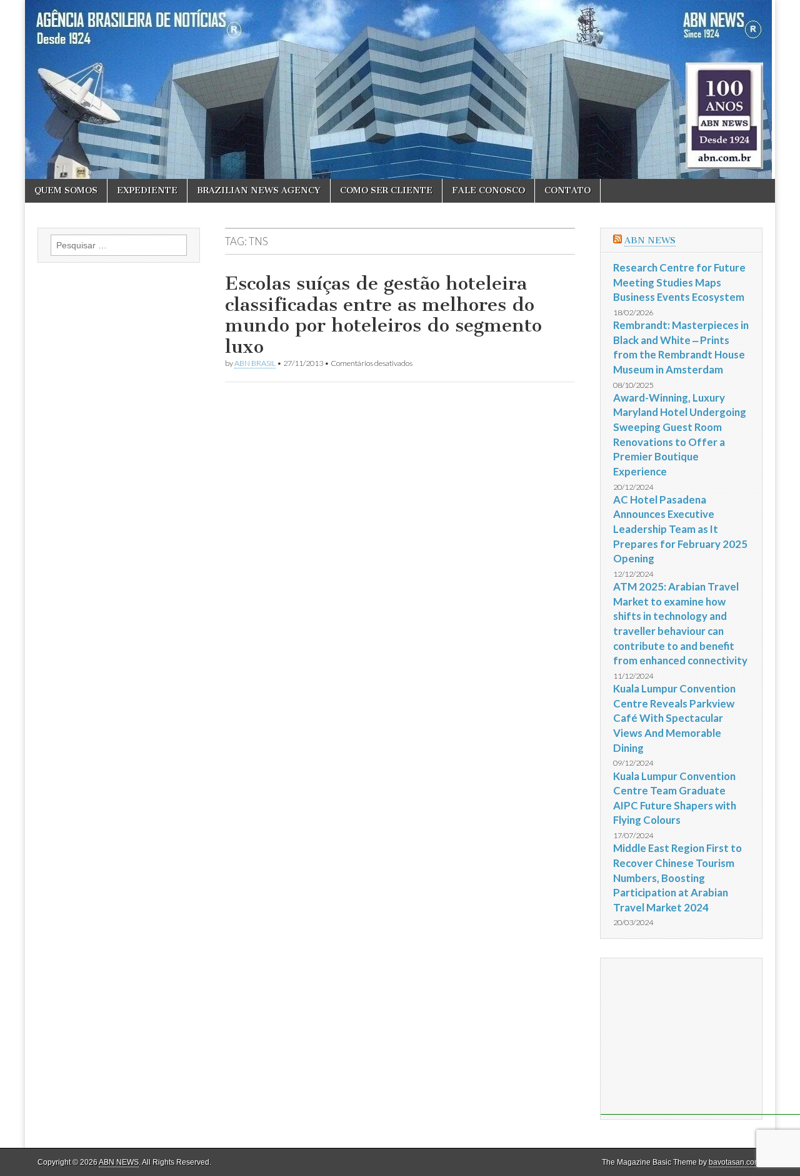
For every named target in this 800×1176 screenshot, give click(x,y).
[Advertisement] (700, 1036)
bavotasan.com (735, 1162)
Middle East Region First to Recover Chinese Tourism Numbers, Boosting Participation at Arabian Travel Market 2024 (677, 877)
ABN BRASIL (255, 363)
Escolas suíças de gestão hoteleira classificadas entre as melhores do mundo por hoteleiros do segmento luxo (383, 315)
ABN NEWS (650, 240)
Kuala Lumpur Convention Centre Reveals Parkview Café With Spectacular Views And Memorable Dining (674, 718)
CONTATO (567, 190)
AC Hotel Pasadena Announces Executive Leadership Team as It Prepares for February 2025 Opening (680, 529)
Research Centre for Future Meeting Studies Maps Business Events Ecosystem (679, 282)
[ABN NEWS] (400, 89)
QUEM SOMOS (66, 190)
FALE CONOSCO (488, 190)
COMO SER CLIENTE (386, 190)
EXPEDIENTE (147, 190)
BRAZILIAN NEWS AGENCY (259, 190)
